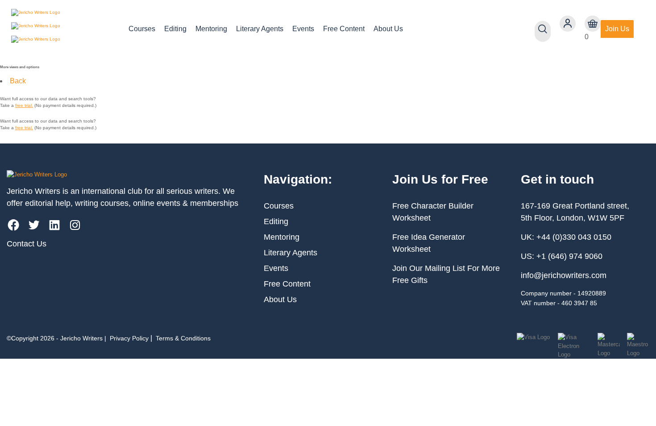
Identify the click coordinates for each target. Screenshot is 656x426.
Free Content (344, 29)
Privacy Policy (129, 338)
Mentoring (211, 29)
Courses (142, 29)
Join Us (617, 29)
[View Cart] (593, 24)
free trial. (24, 105)
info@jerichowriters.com (563, 275)
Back (18, 81)
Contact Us (26, 243)
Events (303, 29)
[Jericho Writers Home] (62, 29)
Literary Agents (259, 29)
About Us (388, 29)
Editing (175, 29)
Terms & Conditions (183, 338)
